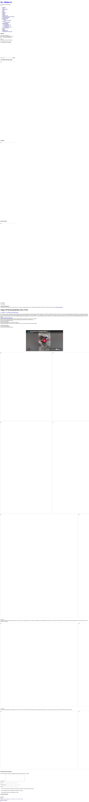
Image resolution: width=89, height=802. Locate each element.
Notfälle (3, 14)
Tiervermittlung (4, 9)
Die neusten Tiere (5, 15)
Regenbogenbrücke (5, 27)
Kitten (3, 11)
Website (1, 786)
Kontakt (3, 29)
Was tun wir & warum (8, 26)
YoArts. (4, 304)
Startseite (3, 7)
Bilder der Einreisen (8, 20)
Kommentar (2, 781)
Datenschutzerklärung (59, 307)
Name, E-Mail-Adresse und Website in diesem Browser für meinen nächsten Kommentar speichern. (18, 788)
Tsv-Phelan (8, 312)
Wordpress (4, 303)
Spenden (3, 21)
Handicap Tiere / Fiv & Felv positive (8, 16)
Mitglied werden (5, 30)
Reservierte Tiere (5, 18)
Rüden (3, 13)
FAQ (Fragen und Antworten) (7, 31)
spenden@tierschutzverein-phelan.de (6, 317)
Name (1, 782)
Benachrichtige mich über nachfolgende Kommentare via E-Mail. (12, 790)
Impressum (3, 302)
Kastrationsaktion (5, 23)
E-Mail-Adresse (3, 784)
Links (3, 28)
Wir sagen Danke (7, 22)
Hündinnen (4, 12)
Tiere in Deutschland (5, 17)
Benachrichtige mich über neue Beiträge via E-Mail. (10, 792)
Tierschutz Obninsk (5, 25)
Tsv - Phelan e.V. (6, 2)
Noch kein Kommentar (14, 312)
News (3, 8)
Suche (1, 57)
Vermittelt (4, 19)
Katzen (3, 10)
